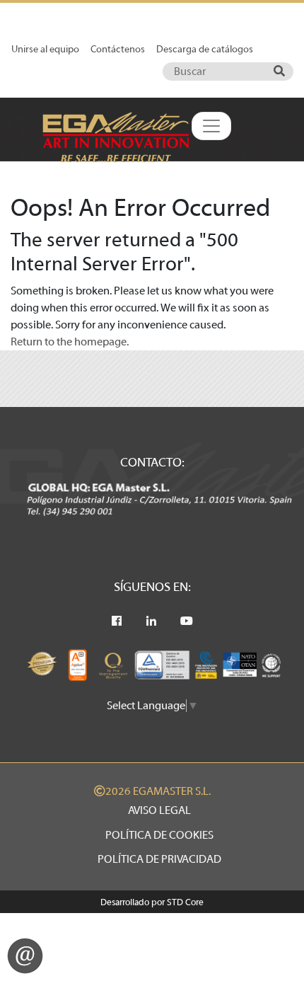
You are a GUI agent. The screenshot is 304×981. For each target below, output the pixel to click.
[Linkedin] (151, 621)
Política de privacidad (159, 859)
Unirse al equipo (45, 49)
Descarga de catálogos (204, 49)
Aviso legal (159, 810)
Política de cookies (159, 835)
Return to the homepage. (70, 341)
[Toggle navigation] (211, 126)
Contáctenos (117, 49)
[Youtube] (186, 621)
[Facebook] (117, 621)
